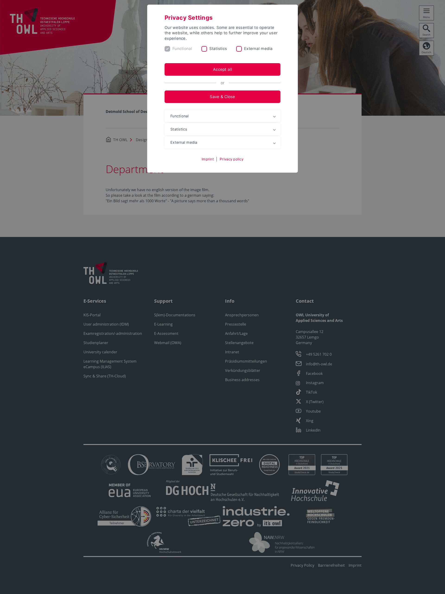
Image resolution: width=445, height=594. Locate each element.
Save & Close (222, 96)
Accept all (222, 69)
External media (258, 48)
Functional (182, 48)
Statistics (218, 48)
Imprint (208, 159)
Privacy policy (231, 159)
